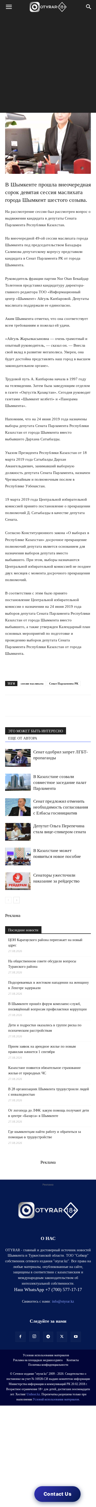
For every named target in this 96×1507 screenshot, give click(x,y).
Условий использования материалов (56, 1399)
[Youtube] (76, 1337)
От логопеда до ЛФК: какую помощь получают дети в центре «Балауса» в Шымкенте (48, 1113)
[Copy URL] (69, 705)
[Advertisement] (48, 64)
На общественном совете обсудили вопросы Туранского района (42, 964)
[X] (57, 705)
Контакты (73, 1360)
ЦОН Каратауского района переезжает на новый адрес (45, 942)
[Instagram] (34, 1336)
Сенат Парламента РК (63, 683)
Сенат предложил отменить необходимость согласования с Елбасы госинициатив (60, 807)
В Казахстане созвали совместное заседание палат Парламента (59, 782)
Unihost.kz (33, 1394)
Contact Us (57, 1494)
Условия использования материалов (46, 1355)
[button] (9, 7)
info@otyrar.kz (63, 1301)
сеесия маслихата (32, 683)
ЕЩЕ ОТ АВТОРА (22, 738)
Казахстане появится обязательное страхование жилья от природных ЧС (44, 1070)
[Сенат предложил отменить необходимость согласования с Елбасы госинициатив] (18, 807)
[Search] (89, 7)
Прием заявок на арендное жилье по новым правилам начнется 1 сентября (42, 1049)
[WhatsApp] (10, 705)
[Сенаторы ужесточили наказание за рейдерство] (18, 881)
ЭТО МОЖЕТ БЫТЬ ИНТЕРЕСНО (35, 731)
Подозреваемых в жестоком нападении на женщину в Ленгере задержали (48, 985)
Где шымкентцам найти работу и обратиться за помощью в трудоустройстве (44, 1134)
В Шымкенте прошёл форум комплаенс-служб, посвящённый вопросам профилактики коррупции (47, 1006)
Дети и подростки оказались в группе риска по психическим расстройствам (44, 1027)
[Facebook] (45, 705)
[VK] (34, 705)
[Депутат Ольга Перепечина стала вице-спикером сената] (18, 832)
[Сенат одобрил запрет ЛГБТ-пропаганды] (18, 758)
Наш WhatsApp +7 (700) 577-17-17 (48, 1289)
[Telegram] (22, 705)
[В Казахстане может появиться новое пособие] (18, 856)
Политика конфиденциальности (48, 1365)
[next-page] (16, 900)
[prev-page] (8, 900)
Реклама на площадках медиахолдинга (37, 1360)
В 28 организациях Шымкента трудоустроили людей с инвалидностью (48, 1091)
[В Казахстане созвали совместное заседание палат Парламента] (18, 782)
